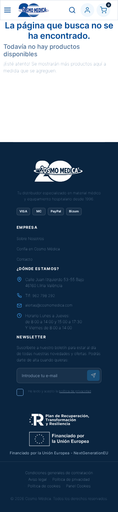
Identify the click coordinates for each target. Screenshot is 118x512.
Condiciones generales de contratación (59, 472)
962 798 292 (43, 295)
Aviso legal (37, 479)
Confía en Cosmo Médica (38, 249)
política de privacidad (75, 391)
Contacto (25, 259)
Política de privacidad (71, 479)
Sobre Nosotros (30, 238)
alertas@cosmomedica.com (48, 305)
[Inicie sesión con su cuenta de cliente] (87, 10)
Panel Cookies (78, 486)
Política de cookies (44, 486)
